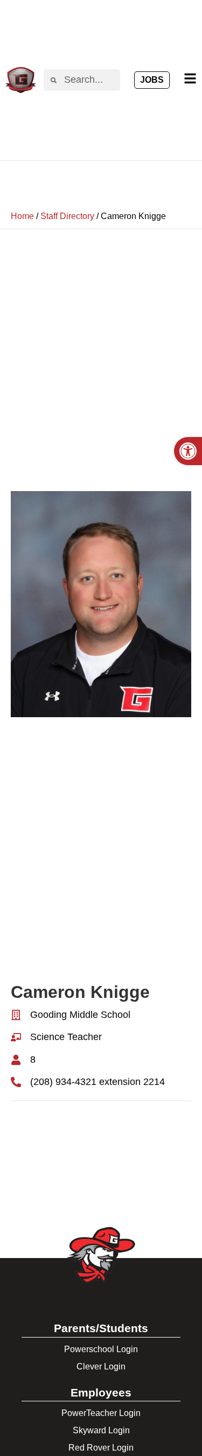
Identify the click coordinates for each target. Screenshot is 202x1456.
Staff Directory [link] (67, 216)
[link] (188, 451)
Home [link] (22, 216)
